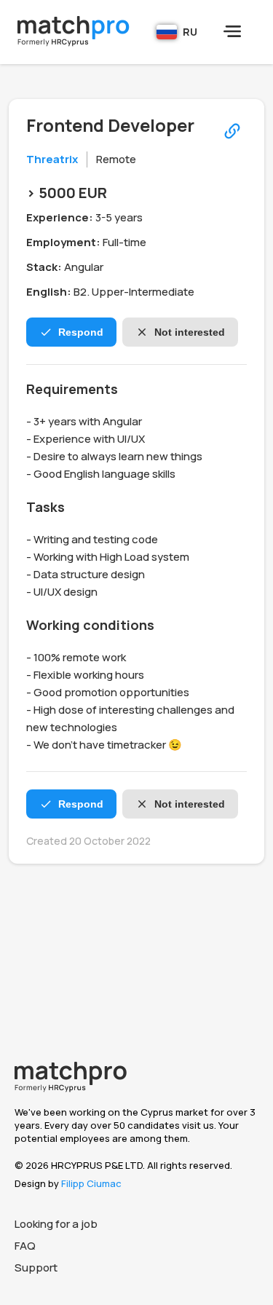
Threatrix (52, 159)
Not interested (189, 332)
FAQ (25, 1245)
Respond (80, 332)
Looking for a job (56, 1223)
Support (36, 1267)
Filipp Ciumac (91, 1183)
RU (190, 32)
